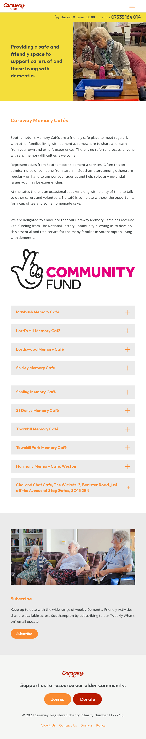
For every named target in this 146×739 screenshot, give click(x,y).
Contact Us (68, 725)
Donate (87, 699)
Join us (57, 699)
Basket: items (78, 17)
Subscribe (24, 633)
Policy (101, 725)
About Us (48, 725)
